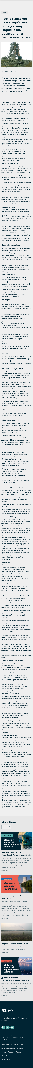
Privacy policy (5, 1059)
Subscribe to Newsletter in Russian (12, 1048)
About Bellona (6, 1056)
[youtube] (12, 1027)
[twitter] (8, 1027)
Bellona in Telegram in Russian (11, 1052)
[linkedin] (3, 1027)
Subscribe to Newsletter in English (12, 1044)
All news (5, 827)
